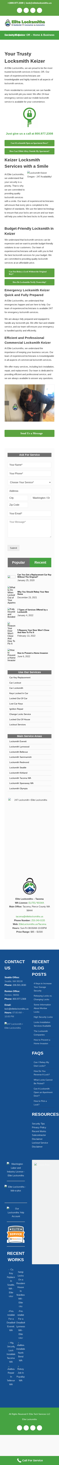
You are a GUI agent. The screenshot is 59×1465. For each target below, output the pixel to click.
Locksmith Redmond (19, 762)
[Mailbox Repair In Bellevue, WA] (11, 1375)
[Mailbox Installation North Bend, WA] (20, 1351)
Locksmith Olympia (18, 788)
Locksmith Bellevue (18, 752)
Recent (40, 562)
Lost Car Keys (16, 703)
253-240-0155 (38, 920)
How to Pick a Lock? (40, 1103)
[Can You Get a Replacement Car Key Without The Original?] (11, 577)
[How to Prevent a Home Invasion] (11, 650)
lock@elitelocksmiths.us (39, 3)
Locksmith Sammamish (20, 757)
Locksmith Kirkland (18, 773)
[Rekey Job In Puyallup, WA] (20, 1373)
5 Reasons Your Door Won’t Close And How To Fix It (33, 631)
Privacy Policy (39, 1127)
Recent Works (39, 1131)
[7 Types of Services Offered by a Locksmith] (11, 609)
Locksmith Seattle (17, 767)
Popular (18, 562)
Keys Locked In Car (18, 693)
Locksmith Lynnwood (19, 746)
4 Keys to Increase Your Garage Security (43, 987)
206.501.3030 (19, 985)
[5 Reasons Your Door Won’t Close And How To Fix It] (11, 624)
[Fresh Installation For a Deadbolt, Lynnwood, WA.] (20, 1324)
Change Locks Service (20, 714)
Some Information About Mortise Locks (42, 1008)
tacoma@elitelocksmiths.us (29, 916)
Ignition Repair (16, 709)
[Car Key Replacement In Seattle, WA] (11, 1283)
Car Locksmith (16, 688)
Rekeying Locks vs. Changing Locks (43, 998)
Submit (13, 548)
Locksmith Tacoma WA (20, 778)
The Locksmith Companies (41, 1033)
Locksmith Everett (17, 741)
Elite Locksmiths (29, 1419)
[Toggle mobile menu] (52, 23)
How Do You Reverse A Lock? (42, 1073)
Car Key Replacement (19, 677)
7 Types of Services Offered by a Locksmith (32, 611)
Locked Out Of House (19, 719)
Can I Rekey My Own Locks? (41, 1064)
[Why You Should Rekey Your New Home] (11, 588)
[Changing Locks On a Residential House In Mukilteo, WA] (20, 1288)
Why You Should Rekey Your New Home (33, 593)
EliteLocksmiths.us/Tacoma (32, 924)
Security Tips (38, 1123)
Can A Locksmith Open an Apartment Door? (43, 1092)
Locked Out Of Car (18, 698)
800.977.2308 (19, 998)
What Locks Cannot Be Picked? (43, 1082)
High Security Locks (43, 1017)
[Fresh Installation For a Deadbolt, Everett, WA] (11, 1321)
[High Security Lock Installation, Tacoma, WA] (11, 1352)
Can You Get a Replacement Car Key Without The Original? (34, 576)
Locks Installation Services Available (42, 1024)
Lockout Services (17, 724)
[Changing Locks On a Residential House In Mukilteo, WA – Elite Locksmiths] (29, 385)
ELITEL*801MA (36, 902)
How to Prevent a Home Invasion (32, 653)
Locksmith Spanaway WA (21, 783)
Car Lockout (15, 683)
